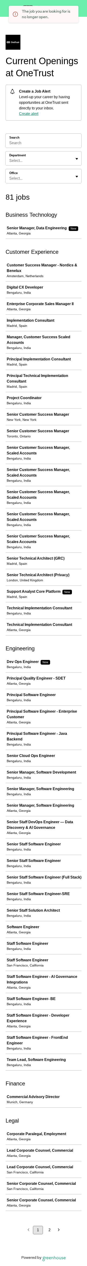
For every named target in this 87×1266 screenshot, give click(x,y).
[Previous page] (28, 1230)
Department (17, 155)
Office (13, 173)
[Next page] (59, 1230)
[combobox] (9, 160)
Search (14, 137)
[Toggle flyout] (77, 159)
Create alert (28, 114)
